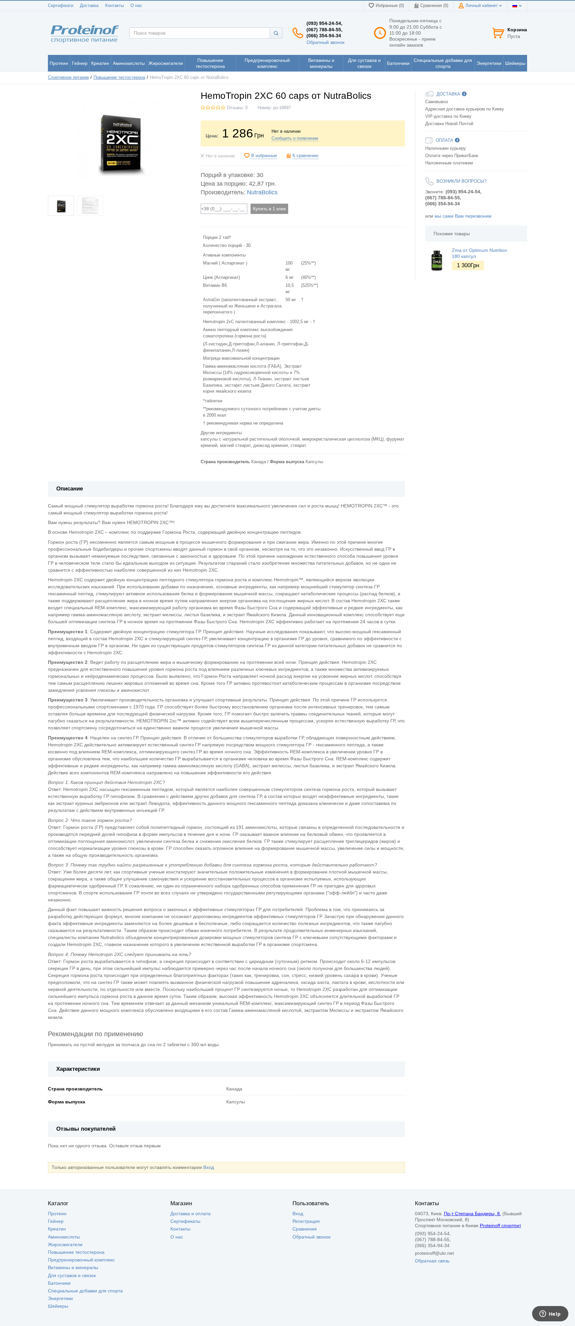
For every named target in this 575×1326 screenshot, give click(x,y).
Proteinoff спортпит (500, 1225)
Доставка (89, 5)
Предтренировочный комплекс (81, 1259)
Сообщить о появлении (295, 138)
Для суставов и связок (72, 1275)
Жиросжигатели (65, 1244)
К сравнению (305, 155)
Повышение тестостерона (119, 77)
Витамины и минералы (73, 1267)
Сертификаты (185, 1221)
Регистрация (306, 1221)
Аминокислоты (64, 1236)
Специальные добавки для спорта (85, 1290)
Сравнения (304, 1228)
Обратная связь (432, 1260)
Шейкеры (58, 1306)
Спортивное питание (68, 77)
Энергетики (60, 1298)
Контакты (114, 5)
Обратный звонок (325, 42)
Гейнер (56, 1221)
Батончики (59, 1283)
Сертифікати (60, 5)
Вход (208, 1167)
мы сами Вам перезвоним (463, 216)
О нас (136, 5)
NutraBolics (262, 192)
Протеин (57, 1213)
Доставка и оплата (190, 1213)
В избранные (264, 155)
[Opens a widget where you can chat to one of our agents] (550, 1314)
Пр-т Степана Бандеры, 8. (472, 1213)
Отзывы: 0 (237, 107)
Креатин (57, 1228)
